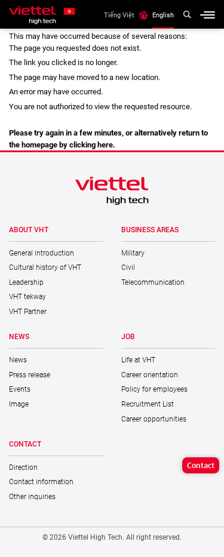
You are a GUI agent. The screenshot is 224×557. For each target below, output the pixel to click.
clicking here (91, 144)
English (163, 15)
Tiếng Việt (119, 15)
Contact (200, 465)
